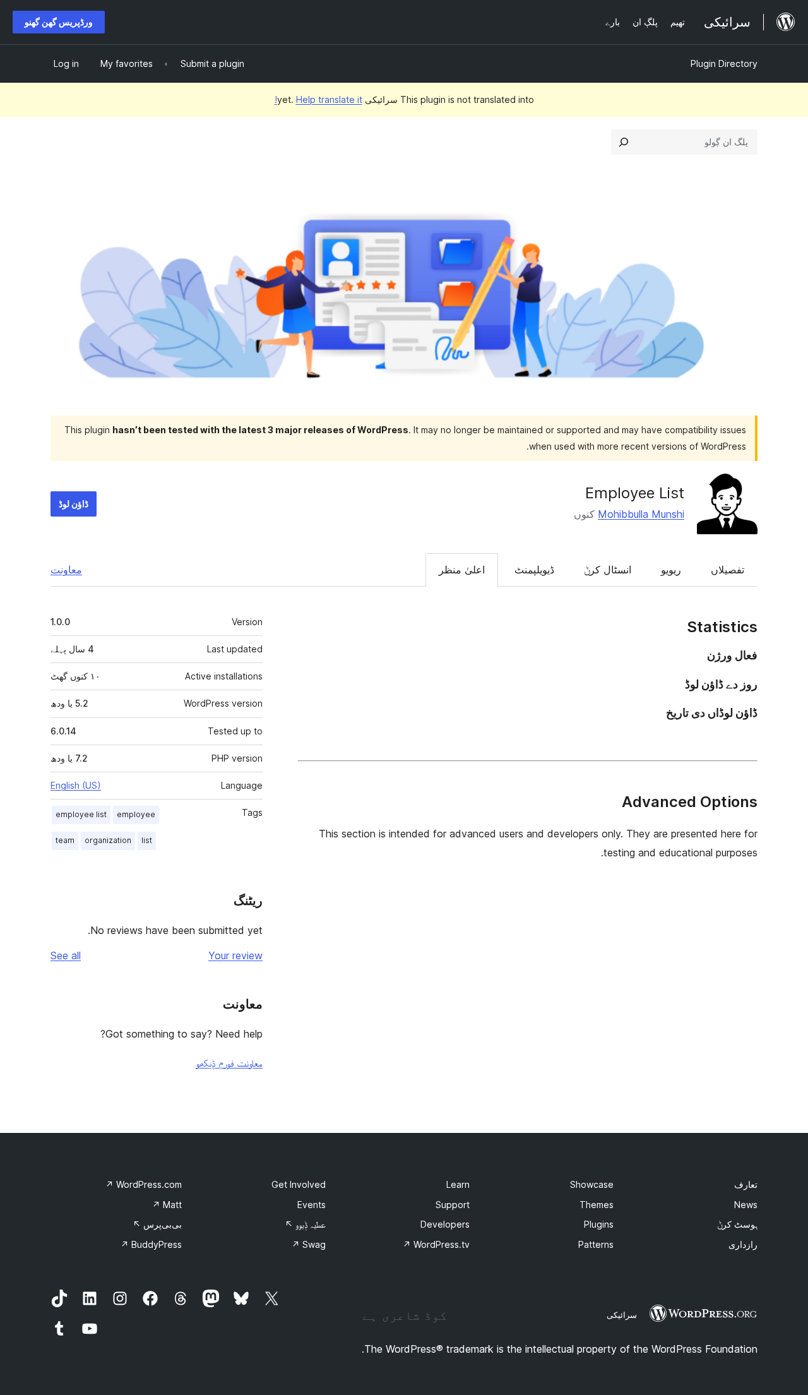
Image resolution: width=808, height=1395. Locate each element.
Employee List (634, 493)
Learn (458, 1184)
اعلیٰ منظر (462, 569)
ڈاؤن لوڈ (73, 503)
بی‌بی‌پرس (157, 1224)
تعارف (746, 1184)
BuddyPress (151, 1244)
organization (108, 840)
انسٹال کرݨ (607, 569)
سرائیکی (622, 1315)
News (746, 1204)
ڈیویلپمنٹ (534, 569)
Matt (167, 1204)
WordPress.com (143, 1184)
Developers (445, 1224)
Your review (235, 955)
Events (311, 1204)
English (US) (75, 785)
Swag (309, 1244)
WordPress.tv (436, 1244)
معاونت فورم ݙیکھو (229, 1063)
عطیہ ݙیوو (305, 1224)
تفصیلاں (727, 569)
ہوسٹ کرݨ (737, 1224)
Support (453, 1204)
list (146, 840)
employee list (81, 814)
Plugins (599, 1224)
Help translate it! (318, 99)
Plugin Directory (724, 63)
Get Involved (298, 1184)
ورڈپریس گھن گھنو (59, 21)
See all (65, 955)
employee (136, 814)
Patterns (596, 1244)
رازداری (743, 1244)
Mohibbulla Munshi (641, 514)
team (65, 840)
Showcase (592, 1184)
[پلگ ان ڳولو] (623, 142)
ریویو (671, 569)
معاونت (66, 569)
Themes (596, 1204)
